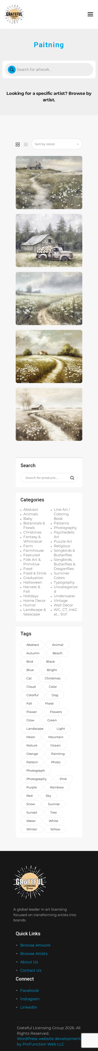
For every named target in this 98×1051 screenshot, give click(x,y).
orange (32, 754)
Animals (30, 514)
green (52, 720)
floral (49, 703)
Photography (65, 527)
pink (63, 779)
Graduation (33, 577)
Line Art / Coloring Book (62, 514)
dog (55, 695)
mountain (56, 737)
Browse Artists (34, 953)
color (53, 687)
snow (30, 804)
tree (53, 812)
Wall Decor (63, 605)
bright (52, 670)
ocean (55, 745)
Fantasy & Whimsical (32, 539)
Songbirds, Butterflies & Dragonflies (64, 564)
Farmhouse (33, 550)
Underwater (64, 596)
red (29, 796)
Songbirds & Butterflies (64, 552)
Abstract (30, 509)
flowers (56, 712)
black (50, 661)
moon (30, 737)
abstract (32, 645)
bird (29, 661)
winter (31, 829)
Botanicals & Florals (34, 525)
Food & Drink (34, 573)
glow (30, 720)
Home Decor (34, 600)
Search (71, 477)
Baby (27, 518)
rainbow (57, 787)
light (61, 728)
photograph (35, 770)
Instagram (30, 999)
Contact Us (30, 970)
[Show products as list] (26, 144)
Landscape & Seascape (34, 611)
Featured (31, 555)
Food (27, 568)
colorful (32, 695)
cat (29, 678)
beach (58, 653)
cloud (31, 687)
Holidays (30, 596)
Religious (62, 546)
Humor (29, 605)
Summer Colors (61, 575)
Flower (31, 712)
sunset (31, 812)
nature (31, 745)
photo (55, 762)
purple (31, 787)
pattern (32, 762)
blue (30, 670)
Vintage (61, 600)
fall (29, 703)
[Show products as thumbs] (18, 144)
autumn (32, 653)
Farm (28, 546)
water (31, 821)
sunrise (54, 804)
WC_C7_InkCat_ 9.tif (65, 611)
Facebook (29, 990)
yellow (55, 829)
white (53, 821)
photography (36, 779)
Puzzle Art (63, 541)
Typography (64, 582)
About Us (29, 962)
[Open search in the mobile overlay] (49, 69)
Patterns (61, 523)
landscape (35, 728)
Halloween (32, 582)
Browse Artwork (35, 945)
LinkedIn (28, 1007)
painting (58, 754)
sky (48, 796)
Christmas (32, 532)
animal (58, 645)
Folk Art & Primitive (32, 561)
